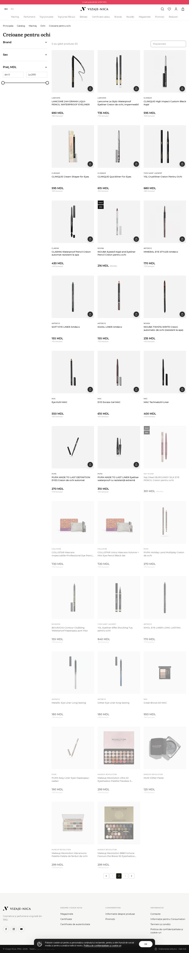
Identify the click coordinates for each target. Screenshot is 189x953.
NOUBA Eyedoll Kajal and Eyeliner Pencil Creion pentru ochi (116, 253)
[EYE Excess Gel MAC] (119, 372)
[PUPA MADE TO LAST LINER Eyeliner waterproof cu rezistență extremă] (119, 447)
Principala (8, 26)
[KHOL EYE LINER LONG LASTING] (165, 597)
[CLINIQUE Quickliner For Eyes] (119, 146)
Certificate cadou (101, 17)
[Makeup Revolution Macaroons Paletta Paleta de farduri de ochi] (73, 823)
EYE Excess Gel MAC (109, 402)
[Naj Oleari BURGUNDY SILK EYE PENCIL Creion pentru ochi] (165, 447)
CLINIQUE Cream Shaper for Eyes (70, 176)
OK (145, 944)
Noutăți (130, 17)
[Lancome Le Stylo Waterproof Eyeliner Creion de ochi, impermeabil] (119, 71)
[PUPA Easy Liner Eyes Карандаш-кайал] (73, 748)
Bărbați (83, 17)
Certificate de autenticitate (75, 924)
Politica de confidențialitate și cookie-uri (166, 931)
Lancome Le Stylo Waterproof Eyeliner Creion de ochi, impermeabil (118, 103)
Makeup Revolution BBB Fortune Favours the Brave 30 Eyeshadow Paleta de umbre (116, 855)
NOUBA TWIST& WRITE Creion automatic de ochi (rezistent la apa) (163, 328)
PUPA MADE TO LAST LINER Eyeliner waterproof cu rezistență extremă (118, 479)
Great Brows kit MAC (155, 702)
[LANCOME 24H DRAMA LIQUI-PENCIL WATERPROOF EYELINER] (73, 71)
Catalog (21, 26)
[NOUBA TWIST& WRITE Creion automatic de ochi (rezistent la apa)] (165, 297)
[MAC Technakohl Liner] (165, 372)
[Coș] (183, 9)
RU (12, 9)
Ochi (42, 26)
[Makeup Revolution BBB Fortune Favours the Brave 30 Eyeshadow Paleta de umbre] (119, 823)
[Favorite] (169, 9)
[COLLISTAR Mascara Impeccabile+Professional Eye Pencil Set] (73, 522)
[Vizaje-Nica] (94, 9)
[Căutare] (162, 9)
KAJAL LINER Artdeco (110, 326)
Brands (118, 17)
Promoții (159, 17)
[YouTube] (21, 929)
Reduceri (173, 17)
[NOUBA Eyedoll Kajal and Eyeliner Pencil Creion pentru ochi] (119, 222)
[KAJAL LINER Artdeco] (119, 297)
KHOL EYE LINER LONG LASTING (162, 627)
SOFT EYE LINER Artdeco (66, 326)
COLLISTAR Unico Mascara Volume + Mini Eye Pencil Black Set (118, 554)
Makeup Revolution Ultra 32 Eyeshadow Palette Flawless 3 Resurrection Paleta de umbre (114, 779)
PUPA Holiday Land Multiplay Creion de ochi (164, 554)
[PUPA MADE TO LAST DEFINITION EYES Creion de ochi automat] (73, 447)
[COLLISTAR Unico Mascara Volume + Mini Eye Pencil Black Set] (119, 522)
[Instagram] (14, 929)
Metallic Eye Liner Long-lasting (69, 702)
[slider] (3, 82)
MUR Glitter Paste (154, 777)
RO (6, 9)
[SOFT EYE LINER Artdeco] (73, 297)
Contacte (155, 913)
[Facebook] (6, 929)
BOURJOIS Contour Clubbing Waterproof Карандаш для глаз (70, 629)
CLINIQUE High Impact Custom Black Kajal (165, 103)
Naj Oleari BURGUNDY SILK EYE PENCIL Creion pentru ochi (161, 479)
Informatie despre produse (120, 913)
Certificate (66, 919)
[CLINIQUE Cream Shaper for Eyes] (73, 146)
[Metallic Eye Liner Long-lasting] (73, 673)
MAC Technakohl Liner (156, 402)
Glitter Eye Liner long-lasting (113, 702)
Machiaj (15, 17)
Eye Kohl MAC (59, 402)
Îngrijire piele (46, 17)
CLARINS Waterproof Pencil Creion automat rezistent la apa (71, 253)
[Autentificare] (176, 9)
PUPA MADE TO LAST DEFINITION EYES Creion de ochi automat (71, 479)
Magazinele (144, 17)
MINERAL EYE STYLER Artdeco (161, 251)
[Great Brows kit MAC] (165, 673)
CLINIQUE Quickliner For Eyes (114, 176)
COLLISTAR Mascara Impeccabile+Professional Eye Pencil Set (72, 554)
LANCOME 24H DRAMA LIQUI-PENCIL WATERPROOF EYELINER (71, 103)
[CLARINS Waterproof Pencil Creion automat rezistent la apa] (73, 222)
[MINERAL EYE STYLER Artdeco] (165, 222)
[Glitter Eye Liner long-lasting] (119, 673)
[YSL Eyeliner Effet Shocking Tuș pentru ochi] (119, 597)
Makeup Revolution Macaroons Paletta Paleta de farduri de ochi (70, 854)
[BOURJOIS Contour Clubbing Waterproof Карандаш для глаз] (73, 597)
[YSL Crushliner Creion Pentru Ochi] (165, 146)
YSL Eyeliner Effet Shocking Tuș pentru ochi (115, 629)
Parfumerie (29, 17)
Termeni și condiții (160, 924)
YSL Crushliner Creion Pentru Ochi (163, 176)
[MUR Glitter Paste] (165, 748)
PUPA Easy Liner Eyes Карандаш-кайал (70, 779)
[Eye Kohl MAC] (73, 372)
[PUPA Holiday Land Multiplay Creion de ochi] (165, 522)
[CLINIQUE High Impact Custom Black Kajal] (165, 71)
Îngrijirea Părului (66, 17)
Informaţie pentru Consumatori (167, 919)
